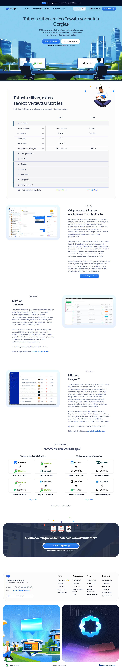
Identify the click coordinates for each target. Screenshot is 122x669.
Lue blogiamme (107, 580)
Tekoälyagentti (36, 8)
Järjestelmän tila (15, 665)
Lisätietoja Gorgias (92, 190)
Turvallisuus (105, 583)
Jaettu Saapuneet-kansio (78, 590)
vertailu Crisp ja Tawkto (39, 351)
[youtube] (22, 587)
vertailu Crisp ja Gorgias (96, 431)
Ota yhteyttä (91, 583)
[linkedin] (28, 587)
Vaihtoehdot (61, 586)
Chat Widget (77, 580)
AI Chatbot (76, 586)
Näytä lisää (33, 500)
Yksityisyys (105, 589)
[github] (31, 587)
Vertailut (60, 583)
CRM (74, 594)
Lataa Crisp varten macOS (22, 590)
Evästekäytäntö (107, 592)
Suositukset (62, 580)
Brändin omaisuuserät (91, 590)
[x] (19, 587)
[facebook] (16, 587)
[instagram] (25, 587)
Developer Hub (62, 592)
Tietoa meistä (91, 580)
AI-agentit (76, 583)
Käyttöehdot (106, 586)
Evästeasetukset (107, 596)
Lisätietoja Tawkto (61, 190)
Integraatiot (56, 8)
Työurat (89, 586)
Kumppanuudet (92, 594)
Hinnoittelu (47, 8)
